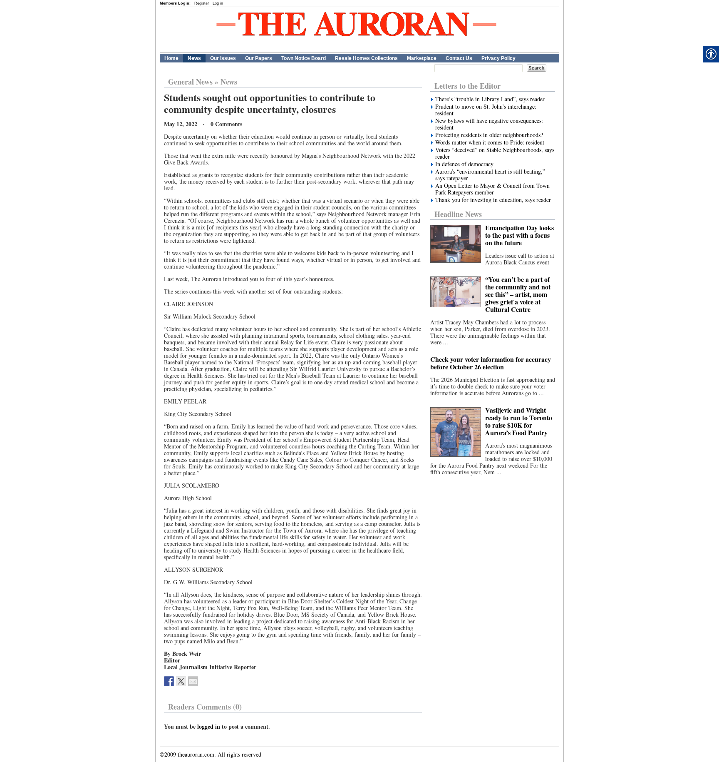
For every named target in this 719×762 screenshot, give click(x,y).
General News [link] (190, 81)
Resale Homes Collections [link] (366, 58)
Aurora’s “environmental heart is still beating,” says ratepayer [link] (490, 175)
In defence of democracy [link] (464, 164)
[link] (169, 681)
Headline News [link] (458, 214)
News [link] (194, 58)
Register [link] (201, 3)
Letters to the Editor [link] (467, 85)
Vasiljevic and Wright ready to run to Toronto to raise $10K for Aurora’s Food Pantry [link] (518, 421)
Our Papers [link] (258, 58)
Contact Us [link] (459, 58)
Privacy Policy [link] (498, 58)
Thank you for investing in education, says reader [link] (493, 200)
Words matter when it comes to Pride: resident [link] (489, 142)
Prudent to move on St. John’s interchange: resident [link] (485, 110)
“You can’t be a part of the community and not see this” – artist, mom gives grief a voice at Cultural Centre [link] (517, 294)
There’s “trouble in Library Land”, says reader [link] (490, 99)
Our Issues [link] (223, 58)
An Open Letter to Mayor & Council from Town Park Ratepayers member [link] (492, 189)
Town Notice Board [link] (303, 58)
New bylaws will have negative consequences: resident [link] (489, 124)
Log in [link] (218, 3)
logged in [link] (208, 726)
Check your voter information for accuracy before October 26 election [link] (490, 362)
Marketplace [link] (421, 58)
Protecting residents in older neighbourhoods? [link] (489, 135)
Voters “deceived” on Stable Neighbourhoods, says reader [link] (494, 153)
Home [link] (171, 58)
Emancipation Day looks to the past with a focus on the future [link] (519, 235)
